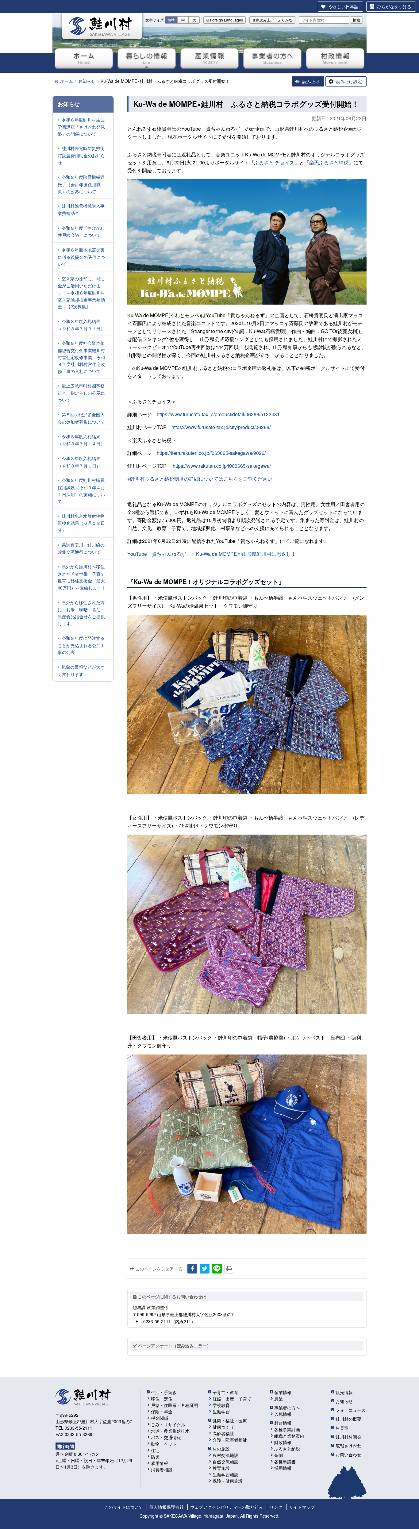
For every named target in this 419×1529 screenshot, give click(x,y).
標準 (171, 19)
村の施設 (221, 1449)
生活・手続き (164, 1392)
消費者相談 (161, 1469)
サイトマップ (302, 1507)
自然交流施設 (225, 1461)
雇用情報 (159, 1463)
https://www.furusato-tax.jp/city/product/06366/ (221, 427)
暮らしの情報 (146, 58)
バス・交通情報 (166, 1437)
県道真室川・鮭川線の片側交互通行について (81, 548)
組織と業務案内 (289, 1436)
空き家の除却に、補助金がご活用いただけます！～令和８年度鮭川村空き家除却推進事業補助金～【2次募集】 (81, 292)
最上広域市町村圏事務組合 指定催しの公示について (81, 392)
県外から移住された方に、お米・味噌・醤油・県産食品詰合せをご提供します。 (81, 613)
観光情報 (344, 1392)
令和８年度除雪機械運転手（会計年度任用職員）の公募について (81, 184)
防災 (155, 1457)
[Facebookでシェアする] (192, 1269)
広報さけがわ (348, 1446)
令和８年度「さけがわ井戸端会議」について (81, 231)
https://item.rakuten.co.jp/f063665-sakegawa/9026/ (211, 452)
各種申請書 (285, 1461)
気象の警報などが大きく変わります (81, 670)
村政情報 (335, 58)
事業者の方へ (272, 58)
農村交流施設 (225, 1455)
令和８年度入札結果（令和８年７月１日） (79, 462)
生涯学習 (221, 1411)
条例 (278, 1455)
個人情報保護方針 (166, 1507)
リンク (276, 1507)
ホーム (84, 58)
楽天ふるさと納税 (328, 162)
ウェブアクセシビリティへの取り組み (226, 1507)
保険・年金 (161, 1411)
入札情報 (282, 1414)
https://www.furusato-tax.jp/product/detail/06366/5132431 (218, 414)
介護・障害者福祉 (230, 1440)
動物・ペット (164, 1444)
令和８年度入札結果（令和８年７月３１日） (81, 325)
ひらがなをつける (394, 6)
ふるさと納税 (287, 1449)
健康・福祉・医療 (230, 1420)
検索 (356, 19)
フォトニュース (351, 1410)
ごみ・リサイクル (168, 1424)
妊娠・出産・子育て (232, 1399)
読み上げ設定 (349, 81)
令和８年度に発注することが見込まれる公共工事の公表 (81, 645)
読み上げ (311, 81)
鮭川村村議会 (348, 1437)
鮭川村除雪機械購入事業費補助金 (81, 209)
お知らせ (344, 1401)
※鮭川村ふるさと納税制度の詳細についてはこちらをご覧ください (199, 478)
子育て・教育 (225, 1392)
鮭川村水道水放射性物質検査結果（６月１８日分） (81, 523)
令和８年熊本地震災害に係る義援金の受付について (81, 257)
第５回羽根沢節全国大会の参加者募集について (81, 418)
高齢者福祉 (223, 1433)
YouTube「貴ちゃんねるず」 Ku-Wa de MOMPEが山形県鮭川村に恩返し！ (211, 553)
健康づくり (223, 1427)
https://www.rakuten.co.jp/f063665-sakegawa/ (222, 465)
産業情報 (209, 58)
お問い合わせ (348, 1454)
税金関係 (159, 1418)
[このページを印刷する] (229, 1269)
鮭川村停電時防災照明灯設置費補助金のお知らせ (81, 155)
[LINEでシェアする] (217, 1269)
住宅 (155, 1450)
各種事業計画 (287, 1429)
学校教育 (221, 1405)
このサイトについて (123, 1507)
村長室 (342, 1428)
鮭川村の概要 (348, 1419)
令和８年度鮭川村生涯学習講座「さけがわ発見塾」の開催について (81, 127)
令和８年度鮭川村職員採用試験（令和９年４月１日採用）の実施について (81, 490)
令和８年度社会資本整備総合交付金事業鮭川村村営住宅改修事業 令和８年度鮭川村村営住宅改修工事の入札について (81, 357)
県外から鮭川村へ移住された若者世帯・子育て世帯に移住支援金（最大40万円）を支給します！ (82, 577)
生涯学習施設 (225, 1474)
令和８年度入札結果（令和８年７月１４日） (81, 440)
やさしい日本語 (344, 6)
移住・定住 (161, 1399)
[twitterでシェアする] (205, 1269)
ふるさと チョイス (274, 162)
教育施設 (221, 1468)
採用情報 (282, 1468)
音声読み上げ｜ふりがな (272, 19)
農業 (278, 1399)
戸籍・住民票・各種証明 (174, 1405)
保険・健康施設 (228, 1481)
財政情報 (282, 1442)
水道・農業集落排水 (170, 1431)
